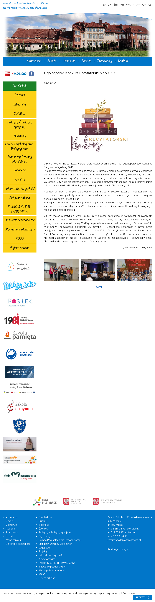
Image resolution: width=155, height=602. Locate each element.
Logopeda (20, 171)
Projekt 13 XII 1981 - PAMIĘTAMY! (20, 209)
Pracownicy (104, 61)
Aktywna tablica (19, 198)
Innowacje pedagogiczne (20, 220)
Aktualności (34, 61)
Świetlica (19, 114)
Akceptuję (142, 597)
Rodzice (86, 61)
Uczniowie (69, 61)
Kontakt (123, 61)
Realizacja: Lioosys (117, 549)
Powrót (98, 286)
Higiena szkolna (20, 248)
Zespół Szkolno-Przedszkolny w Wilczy (25, 6)
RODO (20, 239)
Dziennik (20, 95)
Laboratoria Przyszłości (20, 189)
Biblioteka (19, 105)
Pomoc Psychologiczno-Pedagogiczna (19, 147)
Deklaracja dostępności (18, 543)
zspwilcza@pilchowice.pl (127, 540)
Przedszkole (19, 86)
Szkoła (52, 61)
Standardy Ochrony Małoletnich (20, 159)
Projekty (20, 180)
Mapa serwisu (13, 540)
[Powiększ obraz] (61, 270)
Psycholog (19, 136)
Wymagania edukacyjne (20, 230)
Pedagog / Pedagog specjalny (19, 125)
